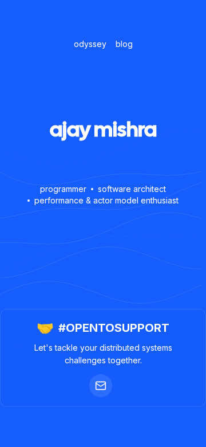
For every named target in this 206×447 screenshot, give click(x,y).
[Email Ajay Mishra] (100, 385)
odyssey (90, 44)
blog (124, 44)
